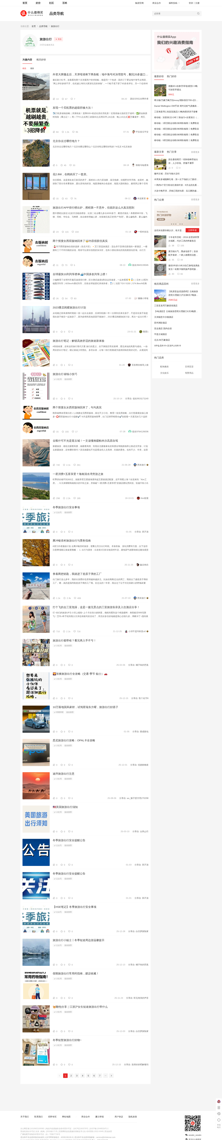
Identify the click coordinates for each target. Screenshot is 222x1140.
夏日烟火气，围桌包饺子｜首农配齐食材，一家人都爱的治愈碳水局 (183, 253)
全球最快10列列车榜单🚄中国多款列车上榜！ (80, 274)
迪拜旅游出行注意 (63, 773)
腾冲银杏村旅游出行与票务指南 (72, 540)
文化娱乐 (164, 373)
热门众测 (159, 199)
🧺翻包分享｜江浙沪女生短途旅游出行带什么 (80, 1006)
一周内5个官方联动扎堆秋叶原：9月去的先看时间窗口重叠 (181, 185)
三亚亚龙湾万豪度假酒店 (165, 305)
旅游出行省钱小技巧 (65, 374)
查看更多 (195, 152)
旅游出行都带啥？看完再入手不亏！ (74, 640)
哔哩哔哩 (59, 712)
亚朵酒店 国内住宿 (163, 328)
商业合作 (156, 3)
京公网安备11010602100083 (32, 1128)
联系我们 (38, 1116)
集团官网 (139, 3)
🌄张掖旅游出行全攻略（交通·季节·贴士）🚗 (80, 673)
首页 (34, 26)
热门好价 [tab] (172, 76)
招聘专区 (52, 1116)
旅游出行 (55, 26)
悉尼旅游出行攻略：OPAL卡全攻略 (74, 740)
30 (172, 274)
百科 (64, 3)
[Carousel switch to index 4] (177, 224)
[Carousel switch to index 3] (175, 224)
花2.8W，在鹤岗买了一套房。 (71, 174)
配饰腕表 (164, 366)
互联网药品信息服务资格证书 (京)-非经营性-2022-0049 (81, 1131)
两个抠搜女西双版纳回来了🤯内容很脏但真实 (80, 240)
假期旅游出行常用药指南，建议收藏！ (76, 973)
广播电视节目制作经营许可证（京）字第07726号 (40, 1134)
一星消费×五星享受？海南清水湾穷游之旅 (78, 474)
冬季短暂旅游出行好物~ (67, 1040)
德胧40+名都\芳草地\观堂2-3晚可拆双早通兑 (183, 88)
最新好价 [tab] (159, 76)
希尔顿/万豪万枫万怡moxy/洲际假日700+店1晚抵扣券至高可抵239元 (186, 100)
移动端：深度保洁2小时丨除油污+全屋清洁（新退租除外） (181, 117)
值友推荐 (68, 379)
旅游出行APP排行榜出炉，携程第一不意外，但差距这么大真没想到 (93, 207)
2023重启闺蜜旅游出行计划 (69, 307)
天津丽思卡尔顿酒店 (163, 317)
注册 (197, 3)
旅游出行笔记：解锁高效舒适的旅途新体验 (78, 340)
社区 (51, 3)
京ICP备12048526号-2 (99, 1128)
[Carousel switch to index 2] (173, 224)
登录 (191, 3)
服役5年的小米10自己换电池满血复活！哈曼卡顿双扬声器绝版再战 (183, 267)
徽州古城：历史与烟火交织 (167, 173)
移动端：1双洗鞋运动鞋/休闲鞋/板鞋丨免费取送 (176, 123)
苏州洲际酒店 (160, 323)
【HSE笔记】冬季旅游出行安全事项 (74, 906)
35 (172, 260)
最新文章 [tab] (159, 152)
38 (172, 245)
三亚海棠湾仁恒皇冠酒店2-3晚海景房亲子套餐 (176, 111)
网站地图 (66, 1116)
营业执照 (108, 1131)
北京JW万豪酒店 (162, 340)
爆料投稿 (173, 3)
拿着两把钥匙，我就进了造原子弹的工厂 (77, 573)
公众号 (59, 512)
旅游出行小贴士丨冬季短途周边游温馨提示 (78, 940)
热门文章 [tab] (172, 152)
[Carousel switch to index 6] (182, 224)
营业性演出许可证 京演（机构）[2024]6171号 (38, 1131)
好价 (38, 3)
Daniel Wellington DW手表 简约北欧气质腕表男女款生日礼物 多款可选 (187, 106)
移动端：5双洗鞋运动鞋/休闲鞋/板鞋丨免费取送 (176, 140)
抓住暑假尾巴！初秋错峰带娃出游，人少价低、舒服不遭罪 (183, 161)
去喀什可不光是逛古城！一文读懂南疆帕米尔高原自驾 (85, 440)
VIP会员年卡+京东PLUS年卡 (167, 345)
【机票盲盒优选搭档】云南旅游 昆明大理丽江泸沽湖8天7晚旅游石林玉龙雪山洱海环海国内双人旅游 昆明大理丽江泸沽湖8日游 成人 (183, 293)
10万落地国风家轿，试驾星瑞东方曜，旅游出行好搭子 (85, 707)
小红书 (59, 379)
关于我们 (24, 1116)
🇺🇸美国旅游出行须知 (65, 807)
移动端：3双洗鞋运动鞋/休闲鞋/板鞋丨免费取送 (176, 129)
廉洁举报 (99, 1116)
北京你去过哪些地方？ (66, 141)
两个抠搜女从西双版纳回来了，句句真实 (77, 407)
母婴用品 (189, 373)
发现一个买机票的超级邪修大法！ (73, 107)
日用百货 (189, 366)
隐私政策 (133, 1116)
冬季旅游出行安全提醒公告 (69, 840)
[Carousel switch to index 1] (171, 224)
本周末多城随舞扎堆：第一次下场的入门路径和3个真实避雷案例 (184, 179)
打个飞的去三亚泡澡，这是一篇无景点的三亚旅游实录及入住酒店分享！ (96, 607)
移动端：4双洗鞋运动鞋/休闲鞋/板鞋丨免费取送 (176, 134)
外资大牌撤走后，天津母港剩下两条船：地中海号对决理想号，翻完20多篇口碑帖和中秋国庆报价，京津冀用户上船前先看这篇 (100, 74)
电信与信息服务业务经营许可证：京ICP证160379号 (67, 1128)
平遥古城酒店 (160, 334)
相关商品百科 (161, 284)
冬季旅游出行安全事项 (66, 507)
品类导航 (56, 13)
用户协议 (119, 1116)
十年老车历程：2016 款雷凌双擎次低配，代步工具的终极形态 (183, 239)
